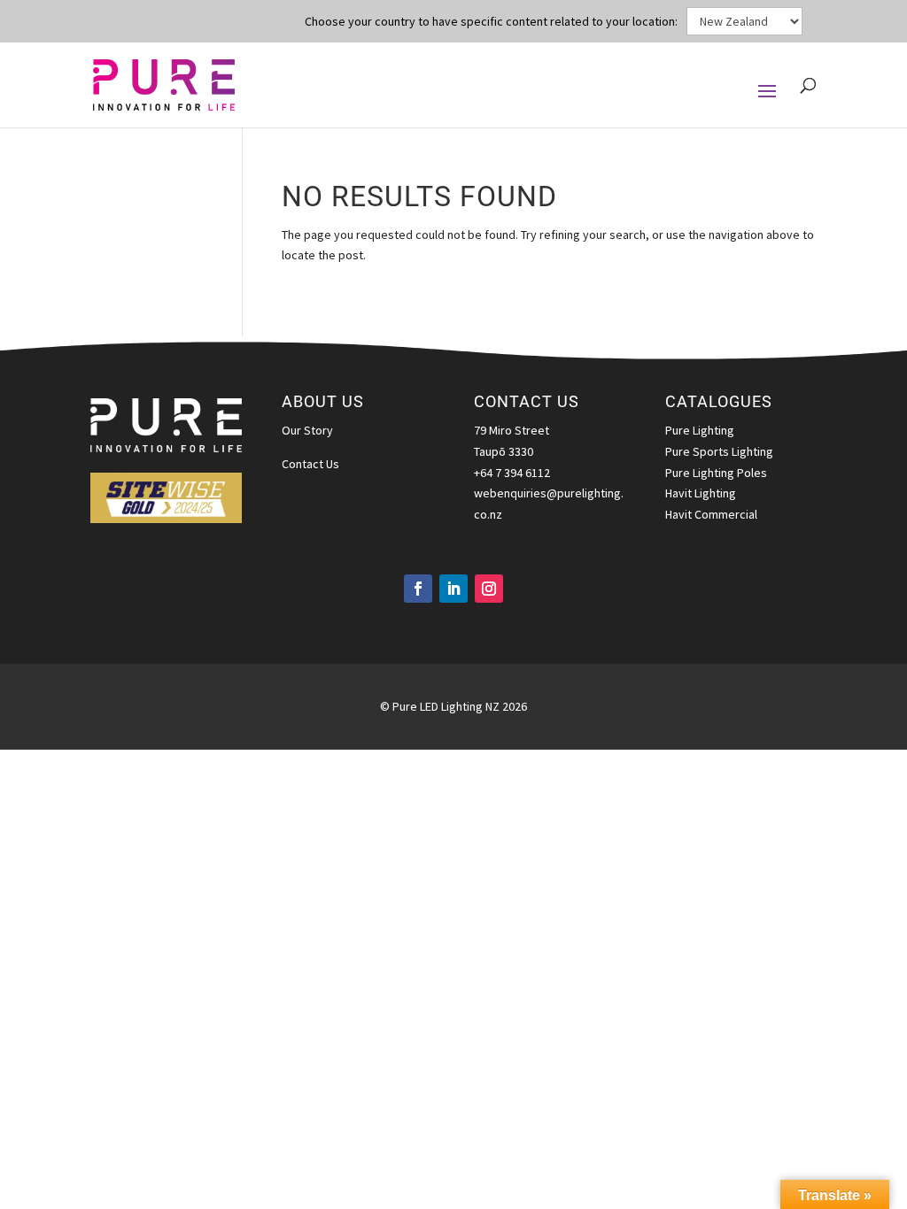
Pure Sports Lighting (719, 451)
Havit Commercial (711, 514)
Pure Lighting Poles (716, 473)
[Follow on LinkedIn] (453, 588)
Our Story (307, 430)
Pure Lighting (699, 430)
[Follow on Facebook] (418, 588)
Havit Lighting (700, 493)
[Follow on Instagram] (489, 588)
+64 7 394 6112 (512, 473)
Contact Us (310, 464)
